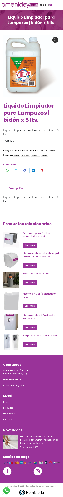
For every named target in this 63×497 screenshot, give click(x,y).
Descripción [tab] (15, 188)
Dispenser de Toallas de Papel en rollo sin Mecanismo (41, 255)
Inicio (5, 401)
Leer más (30, 245)
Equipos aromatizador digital (40, 335)
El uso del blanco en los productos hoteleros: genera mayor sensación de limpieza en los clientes (39, 439)
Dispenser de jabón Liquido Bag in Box (39, 317)
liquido (44, 155)
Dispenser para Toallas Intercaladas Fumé (36, 235)
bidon (16, 155)
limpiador (35, 155)
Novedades (9, 413)
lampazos (25, 155)
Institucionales (22, 150)
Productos (8, 407)
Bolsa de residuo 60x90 (36, 273)
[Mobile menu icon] (58, 5)
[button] (55, 40)
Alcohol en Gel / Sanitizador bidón (39, 295)
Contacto (7, 419)
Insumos (34, 150)
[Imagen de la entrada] (10, 442)
